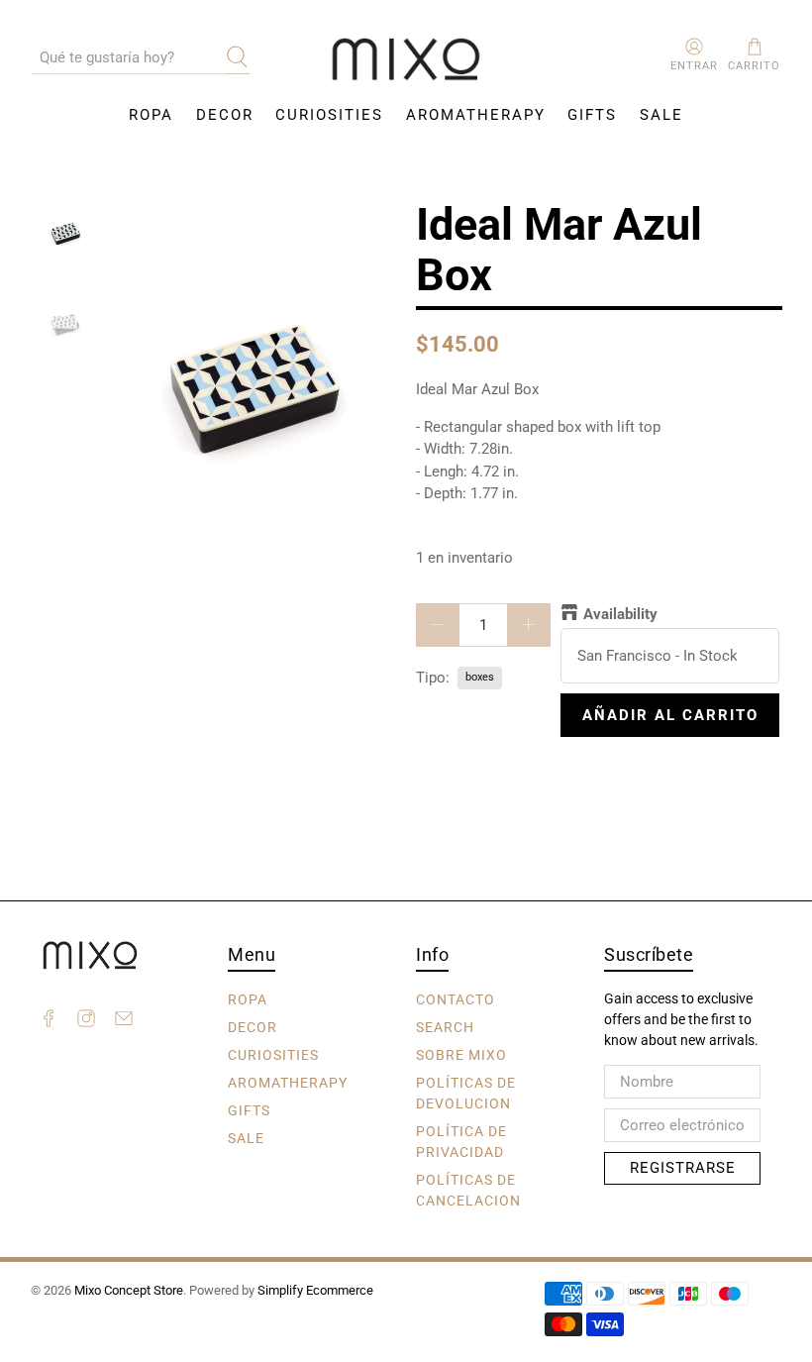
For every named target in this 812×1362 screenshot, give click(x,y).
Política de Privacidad (461, 1140)
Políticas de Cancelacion (468, 1189)
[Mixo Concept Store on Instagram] (86, 1021)
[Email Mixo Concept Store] (124, 1021)
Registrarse (683, 1168)
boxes (479, 677)
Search (445, 1026)
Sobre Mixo (461, 1054)
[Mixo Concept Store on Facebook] (48, 1021)
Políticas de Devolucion (466, 1092)
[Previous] (141, 385)
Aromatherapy (476, 115)
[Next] (364, 385)
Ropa (151, 115)
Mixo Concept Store (128, 1290)
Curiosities (329, 115)
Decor (225, 115)
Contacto (455, 998)
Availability (620, 614)
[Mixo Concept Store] (406, 60)
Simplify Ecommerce (315, 1290)
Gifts (592, 115)
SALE (661, 115)
